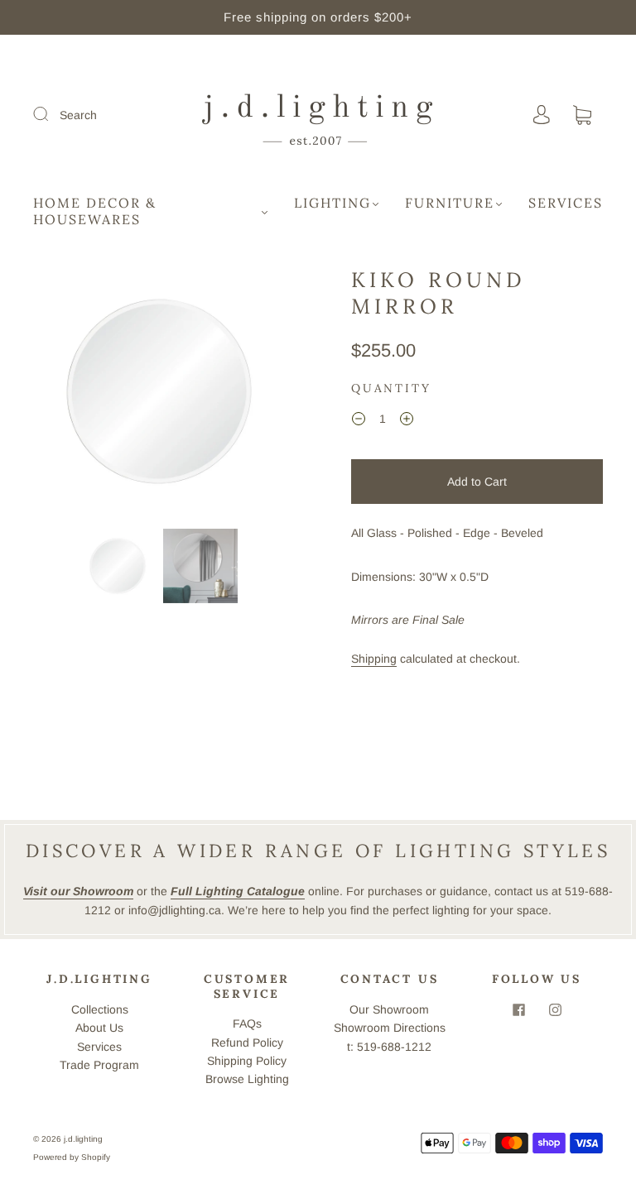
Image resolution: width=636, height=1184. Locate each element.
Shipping (374, 658)
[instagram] (555, 1010)
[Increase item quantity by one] (406, 421)
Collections (99, 1009)
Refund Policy (247, 1042)
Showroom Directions (390, 1027)
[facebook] (518, 1010)
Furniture (449, 202)
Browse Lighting (247, 1079)
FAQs (247, 1023)
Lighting (332, 202)
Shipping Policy (247, 1060)
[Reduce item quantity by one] (358, 421)
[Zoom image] (159, 394)
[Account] (541, 115)
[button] (59, 394)
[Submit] (51, 114)
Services (565, 202)
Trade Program (99, 1064)
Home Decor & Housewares (95, 211)
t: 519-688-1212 (389, 1046)
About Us (99, 1027)
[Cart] (582, 116)
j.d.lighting (83, 1138)
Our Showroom (389, 1009)
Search (78, 115)
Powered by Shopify (71, 1157)
